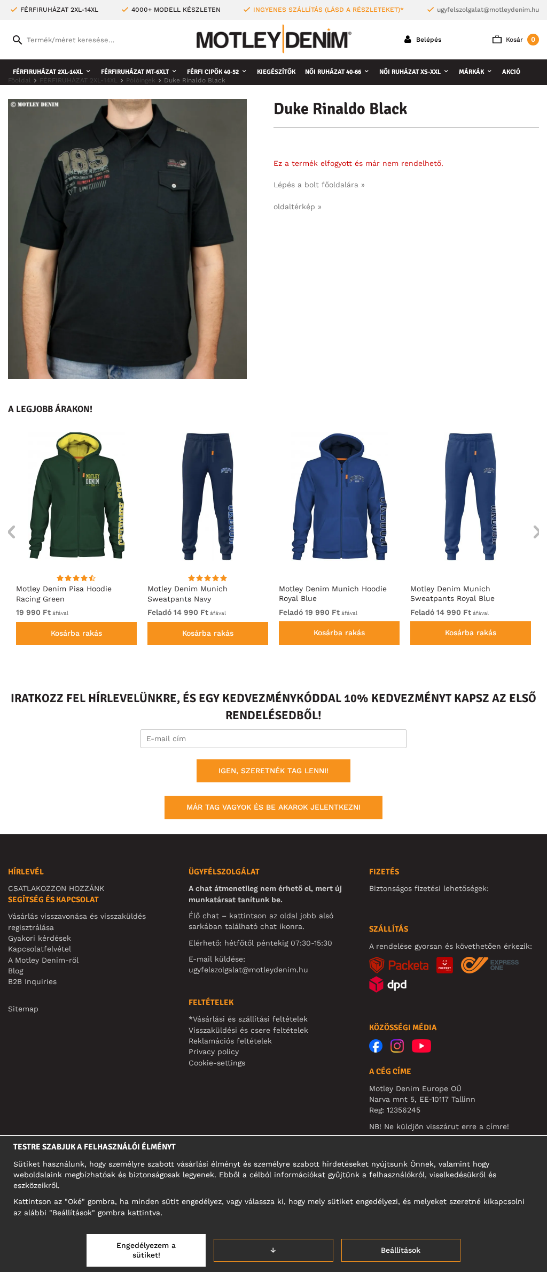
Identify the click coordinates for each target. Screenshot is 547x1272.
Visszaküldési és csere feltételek (248, 1030)
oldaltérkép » (298, 206)
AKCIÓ (511, 72)
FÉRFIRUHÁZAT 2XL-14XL (48, 72)
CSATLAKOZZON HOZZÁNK (56, 888)
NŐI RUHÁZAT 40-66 (333, 72)
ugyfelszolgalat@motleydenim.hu (488, 9)
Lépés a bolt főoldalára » (319, 184)
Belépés (427, 39)
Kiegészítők (276, 72)
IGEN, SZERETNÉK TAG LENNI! (273, 770)
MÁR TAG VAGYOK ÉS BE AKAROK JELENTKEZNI (273, 807)
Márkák (471, 72)
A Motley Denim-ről (43, 960)
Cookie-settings (217, 1062)
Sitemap (23, 1008)
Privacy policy (214, 1051)
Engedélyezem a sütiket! (146, 1250)
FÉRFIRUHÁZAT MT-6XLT (135, 72)
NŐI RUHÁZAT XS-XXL (410, 72)
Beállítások (400, 1250)
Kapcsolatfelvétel (39, 949)
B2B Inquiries (32, 981)
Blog (15, 970)
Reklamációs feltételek (230, 1041)
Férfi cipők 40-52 (213, 72)
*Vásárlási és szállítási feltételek (248, 1019)
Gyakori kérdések (39, 938)
